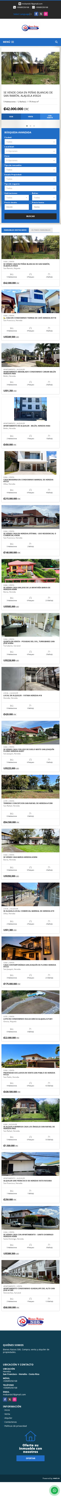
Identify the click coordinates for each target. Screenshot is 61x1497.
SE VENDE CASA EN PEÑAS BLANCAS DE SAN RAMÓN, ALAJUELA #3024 (28, 94)
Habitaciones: (10, 193)
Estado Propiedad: (13, 174)
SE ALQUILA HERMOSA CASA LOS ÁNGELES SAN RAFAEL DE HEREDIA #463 (29, 1127)
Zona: (7, 156)
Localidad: (9, 146)
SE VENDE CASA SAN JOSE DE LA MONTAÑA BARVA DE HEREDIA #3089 (26, 588)
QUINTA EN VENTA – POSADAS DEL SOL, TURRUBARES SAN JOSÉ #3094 (29, 642)
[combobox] (30, 142)
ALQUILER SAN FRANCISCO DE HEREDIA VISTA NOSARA (27, 1181)
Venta (7, 1414)
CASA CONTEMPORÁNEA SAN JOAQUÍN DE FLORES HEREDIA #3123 (29, 966)
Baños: (35, 193)
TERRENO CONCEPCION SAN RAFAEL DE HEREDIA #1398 (28, 803)
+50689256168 (23, 7)
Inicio (7, 1410)
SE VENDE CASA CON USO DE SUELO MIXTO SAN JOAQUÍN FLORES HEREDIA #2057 (28, 750)
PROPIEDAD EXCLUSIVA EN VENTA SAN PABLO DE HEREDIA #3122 (29, 1074)
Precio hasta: (38, 202)
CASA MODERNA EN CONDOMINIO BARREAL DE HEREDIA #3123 (28, 480)
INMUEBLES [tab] (15, 230)
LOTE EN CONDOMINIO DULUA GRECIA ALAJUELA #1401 (28, 1019)
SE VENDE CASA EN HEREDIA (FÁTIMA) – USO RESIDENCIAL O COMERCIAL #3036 (29, 534)
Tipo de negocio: (12, 184)
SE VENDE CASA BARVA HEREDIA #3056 (20, 857)
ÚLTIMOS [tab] (40, 230)
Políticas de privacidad (15, 1426)
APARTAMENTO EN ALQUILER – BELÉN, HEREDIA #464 (26, 426)
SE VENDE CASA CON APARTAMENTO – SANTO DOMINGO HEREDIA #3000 (28, 1235)
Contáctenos (10, 1422)
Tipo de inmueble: (13, 165)
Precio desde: (10, 202)
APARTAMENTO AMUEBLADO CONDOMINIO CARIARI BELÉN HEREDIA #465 (29, 373)
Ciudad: (8, 137)
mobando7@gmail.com (14, 1394)
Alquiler (8, 1418)
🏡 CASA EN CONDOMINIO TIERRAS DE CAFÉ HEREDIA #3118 (29, 318)
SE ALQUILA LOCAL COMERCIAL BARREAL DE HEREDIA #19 (28, 911)
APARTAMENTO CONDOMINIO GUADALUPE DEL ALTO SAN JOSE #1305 (29, 1289)
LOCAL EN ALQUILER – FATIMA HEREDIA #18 (22, 695)
